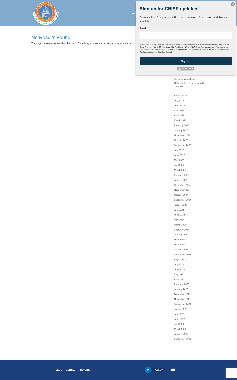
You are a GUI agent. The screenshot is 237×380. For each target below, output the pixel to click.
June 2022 (179, 319)
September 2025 (182, 145)
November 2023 (182, 244)
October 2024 (181, 195)
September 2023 (182, 254)
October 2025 (181, 140)
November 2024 (182, 190)
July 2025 (179, 150)
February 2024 (181, 229)
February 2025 (181, 175)
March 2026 (180, 120)
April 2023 (179, 279)
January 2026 (181, 130)
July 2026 (179, 100)
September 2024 (182, 200)
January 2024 (181, 234)
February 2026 (181, 125)
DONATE (85, 370)
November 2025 (182, 135)
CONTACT (71, 370)
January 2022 (181, 334)
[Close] (233, 4)
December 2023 (182, 239)
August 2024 (180, 205)
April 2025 (179, 165)
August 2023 (180, 259)
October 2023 (181, 249)
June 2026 (179, 105)
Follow (158, 370)
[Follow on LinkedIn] (148, 370)
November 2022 (182, 299)
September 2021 (182, 339)
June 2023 (179, 269)
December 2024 (182, 185)
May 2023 (179, 274)
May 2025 (179, 160)
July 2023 (179, 264)
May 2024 (179, 219)
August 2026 (180, 95)
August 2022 (180, 309)
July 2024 (179, 210)
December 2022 (182, 294)
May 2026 (179, 110)
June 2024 (179, 214)
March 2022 (180, 329)
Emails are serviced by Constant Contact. (156, 52)
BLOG (59, 370)
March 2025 (180, 170)
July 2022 (179, 314)
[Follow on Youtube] (173, 370)
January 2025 (181, 180)
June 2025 (179, 155)
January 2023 (181, 289)
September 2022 (182, 304)
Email (143, 28)
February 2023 (181, 284)
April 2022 (179, 324)
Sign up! (186, 61)
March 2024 (180, 224)
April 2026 (179, 115)
